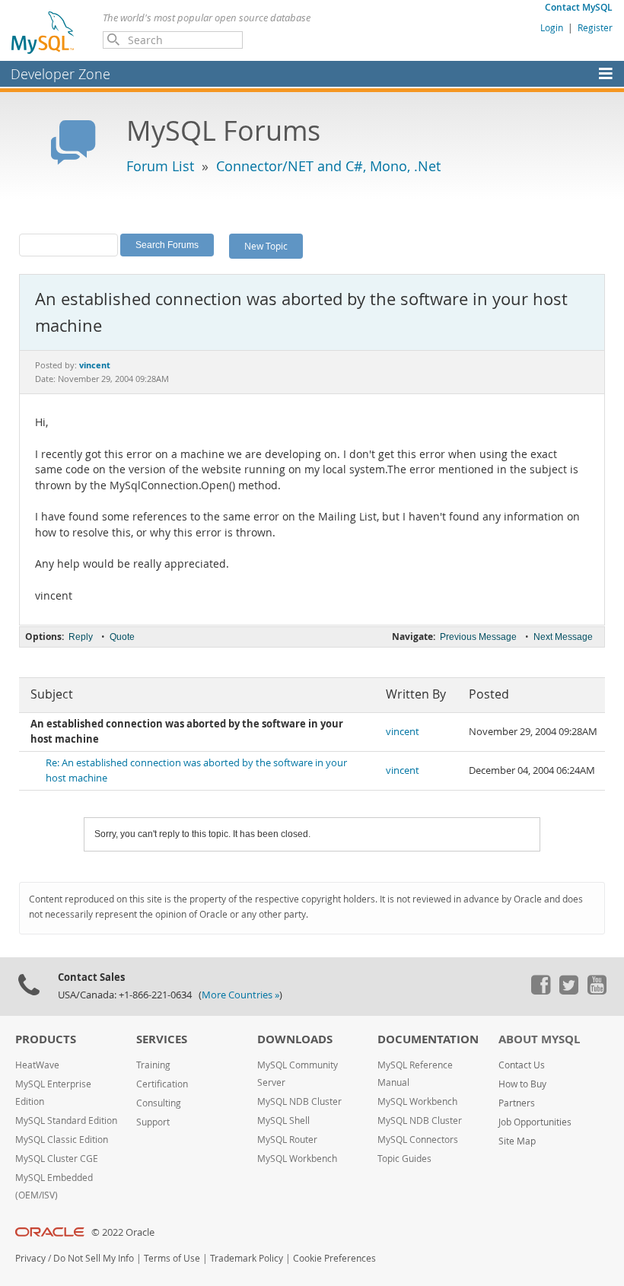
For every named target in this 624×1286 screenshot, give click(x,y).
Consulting (158, 1103)
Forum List (160, 166)
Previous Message (478, 637)
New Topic (266, 246)
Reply (80, 637)
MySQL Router (287, 1139)
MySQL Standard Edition (66, 1120)
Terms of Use (172, 1258)
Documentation (428, 1039)
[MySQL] (43, 32)
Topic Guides (404, 1158)
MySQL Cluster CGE (56, 1158)
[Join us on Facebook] (540, 991)
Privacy (30, 1258)
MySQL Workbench (297, 1158)
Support (153, 1122)
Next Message (563, 637)
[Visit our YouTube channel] (596, 991)
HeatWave (37, 1065)
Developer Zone (60, 74)
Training (153, 1065)
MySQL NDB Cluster (299, 1101)
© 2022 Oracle (122, 1232)
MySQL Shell (283, 1120)
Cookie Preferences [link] (334, 1258)
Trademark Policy (246, 1258)
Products (45, 1039)
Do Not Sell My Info (93, 1258)
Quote (122, 637)
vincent (402, 731)
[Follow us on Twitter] (568, 991)
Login (551, 27)
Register (595, 27)
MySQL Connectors (417, 1139)
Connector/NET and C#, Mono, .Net (328, 166)
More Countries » (240, 994)
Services (161, 1039)
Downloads (295, 1039)
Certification (162, 1084)
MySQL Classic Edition (61, 1139)
